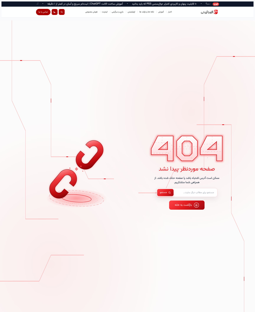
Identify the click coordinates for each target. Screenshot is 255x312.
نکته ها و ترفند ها (146, 12)
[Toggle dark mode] (55, 12)
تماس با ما (43, 12)
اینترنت (104, 12)
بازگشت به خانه (183, 205)
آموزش (161, 12)
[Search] (62, 12)
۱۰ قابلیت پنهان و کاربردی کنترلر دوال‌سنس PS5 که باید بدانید (184, 4)
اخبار (170, 12)
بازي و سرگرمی (117, 12)
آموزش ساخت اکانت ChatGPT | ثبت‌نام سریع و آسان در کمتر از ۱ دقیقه (105, 4)
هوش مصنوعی (91, 12)
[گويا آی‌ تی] (205, 12)
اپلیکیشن (131, 12)
